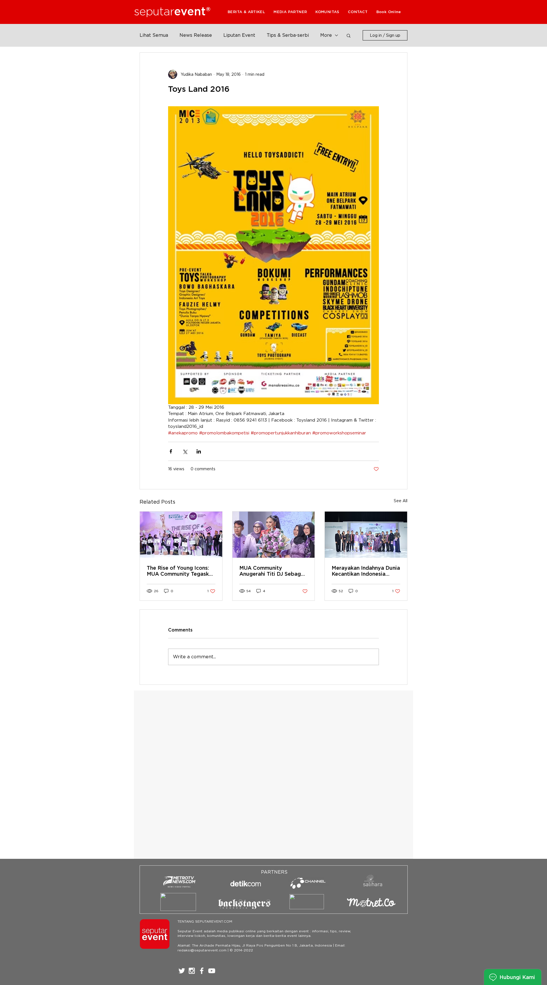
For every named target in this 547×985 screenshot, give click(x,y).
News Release (195, 35)
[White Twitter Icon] (181, 970)
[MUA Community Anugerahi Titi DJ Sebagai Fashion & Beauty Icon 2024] (273, 535)
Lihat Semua (154, 35)
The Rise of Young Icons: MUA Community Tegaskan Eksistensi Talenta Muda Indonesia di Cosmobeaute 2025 (181, 571)
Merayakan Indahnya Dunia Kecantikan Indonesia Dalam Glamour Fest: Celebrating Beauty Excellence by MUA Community (366, 571)
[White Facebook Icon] (201, 970)
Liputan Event (239, 35)
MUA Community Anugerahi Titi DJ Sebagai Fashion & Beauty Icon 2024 (272, 571)
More (326, 35)
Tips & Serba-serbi (288, 35)
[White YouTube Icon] (211, 970)
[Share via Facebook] (171, 451)
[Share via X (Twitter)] (184, 451)
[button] (290, 12)
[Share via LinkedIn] (198, 451)
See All (400, 500)
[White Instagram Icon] (191, 970)
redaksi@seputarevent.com (201, 950)
